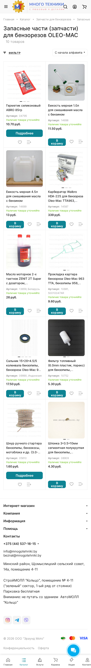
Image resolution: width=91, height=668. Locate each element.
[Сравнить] (29, 142)
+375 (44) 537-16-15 (19, 544)
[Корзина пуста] (84, 6)
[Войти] (75, 6)
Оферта (43, 648)
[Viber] (26, 620)
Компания (11, 513)
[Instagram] (7, 620)
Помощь (10, 528)
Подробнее (24, 133)
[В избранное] (20, 142)
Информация (14, 521)
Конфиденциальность (18, 648)
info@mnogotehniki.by (20, 551)
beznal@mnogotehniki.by (22, 555)
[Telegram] (17, 620)
